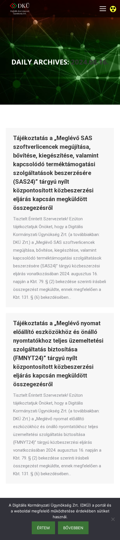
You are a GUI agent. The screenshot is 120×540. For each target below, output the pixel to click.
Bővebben (73, 527)
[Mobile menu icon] (103, 8)
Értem (43, 527)
